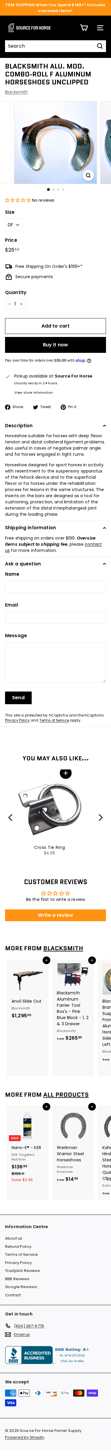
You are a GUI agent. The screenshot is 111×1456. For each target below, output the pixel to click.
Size (10, 212)
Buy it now (55, 344)
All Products (66, 1094)
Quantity (15, 292)
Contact (13, 1295)
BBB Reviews (17, 1279)
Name (12, 574)
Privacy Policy (17, 720)
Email (11, 605)
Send (18, 697)
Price (11, 240)
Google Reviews (21, 1287)
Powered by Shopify (24, 1437)
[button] (18, 200)
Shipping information (30, 528)
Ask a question (23, 564)
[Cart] (84, 27)
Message (16, 635)
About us (13, 1238)
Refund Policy (18, 1246)
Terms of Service (54, 720)
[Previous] (11, 817)
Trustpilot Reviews (22, 1270)
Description (19, 426)
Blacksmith (16, 92)
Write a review (55, 915)
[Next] (100, 817)
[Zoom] (88, 175)
